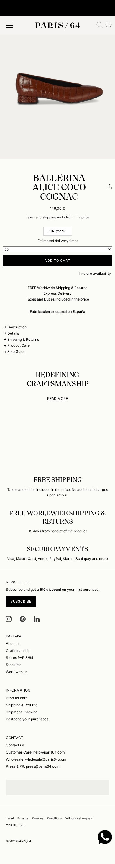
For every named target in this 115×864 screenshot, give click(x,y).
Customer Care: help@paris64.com (35, 752)
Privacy (22, 818)
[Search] (99, 25)
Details (13, 333)
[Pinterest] (23, 618)
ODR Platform (15, 825)
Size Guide (16, 351)
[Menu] (9, 25)
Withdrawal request (79, 818)
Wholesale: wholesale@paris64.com (36, 759)
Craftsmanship (18, 650)
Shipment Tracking (21, 712)
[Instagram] (9, 618)
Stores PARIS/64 (19, 657)
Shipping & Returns (23, 339)
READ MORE (57, 398)
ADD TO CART (57, 261)
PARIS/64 (24, 841)
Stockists (13, 664)
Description (17, 327)
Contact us (15, 745)
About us (13, 643)
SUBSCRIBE (21, 601)
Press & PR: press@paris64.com (33, 766)
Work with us (16, 672)
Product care (17, 698)
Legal (10, 818)
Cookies (37, 818)
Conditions (54, 818)
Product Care (18, 345)
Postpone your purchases (27, 719)
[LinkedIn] (37, 618)
